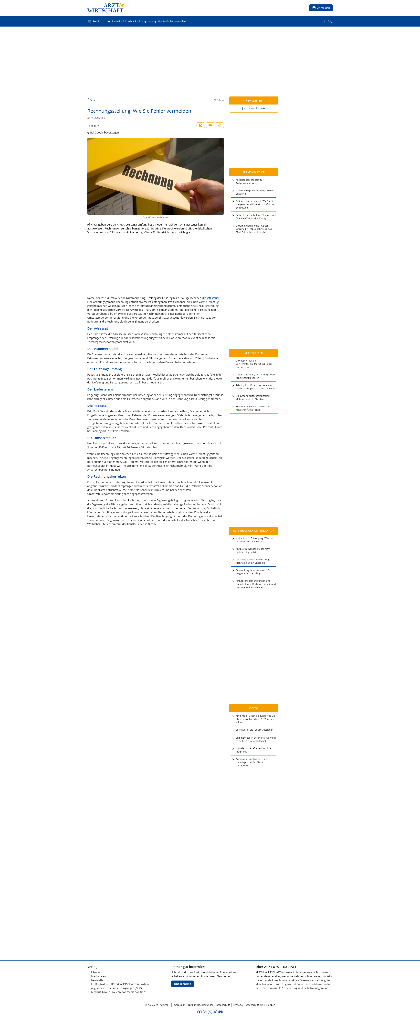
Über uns (97, 972)
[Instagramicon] (204, 1012)
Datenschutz (223, 1004)
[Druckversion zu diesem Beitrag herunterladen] (201, 125)
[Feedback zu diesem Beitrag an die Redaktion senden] (220, 125)
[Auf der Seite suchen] (330, 21)
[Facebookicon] (199, 1012)
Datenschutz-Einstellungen (260, 1004)
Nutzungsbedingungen (201, 1004)
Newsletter (98, 980)
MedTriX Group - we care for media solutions (119, 992)
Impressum (179, 1004)
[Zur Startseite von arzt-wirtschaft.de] (105, 7)
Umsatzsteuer (211, 298)
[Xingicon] (215, 1012)
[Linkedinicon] (220, 1012)
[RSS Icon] (210, 1012)
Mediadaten (98, 976)
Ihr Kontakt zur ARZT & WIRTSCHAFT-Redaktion (120, 984)
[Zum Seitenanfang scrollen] (414, 1014)
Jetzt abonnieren (252, 108)
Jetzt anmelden (182, 983)
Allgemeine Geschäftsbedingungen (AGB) (116, 988)
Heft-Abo (238, 1004)
